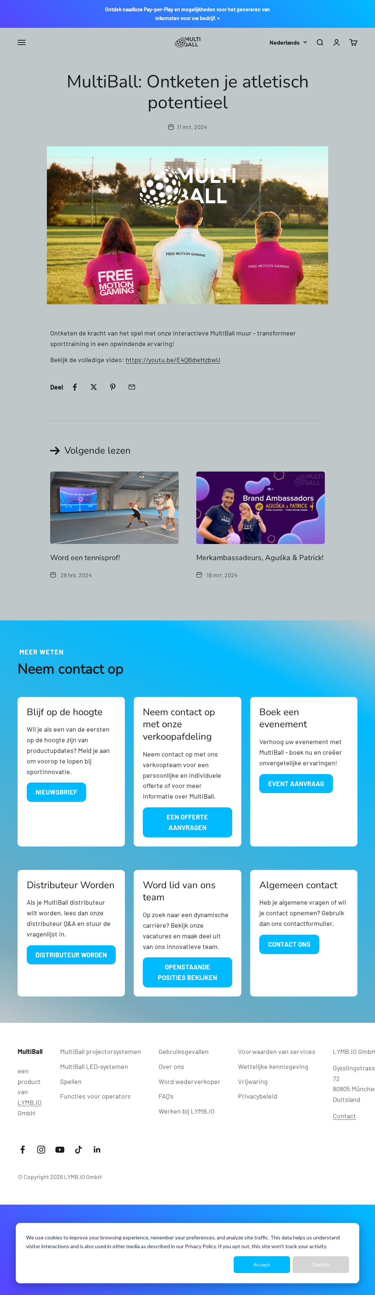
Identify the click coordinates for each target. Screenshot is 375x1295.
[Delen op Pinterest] (112, 387)
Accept (261, 1264)
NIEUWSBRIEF (56, 792)
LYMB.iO (29, 1102)
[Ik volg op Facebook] (22, 1150)
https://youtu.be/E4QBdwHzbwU (173, 360)
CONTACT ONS (289, 944)
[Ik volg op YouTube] (60, 1150)
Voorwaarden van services (276, 1051)
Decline (321, 1264)
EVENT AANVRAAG (296, 784)
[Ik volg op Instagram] (41, 1150)
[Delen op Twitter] (93, 387)
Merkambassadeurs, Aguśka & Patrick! (260, 558)
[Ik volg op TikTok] (78, 1150)
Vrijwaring (253, 1081)
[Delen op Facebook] (74, 387)
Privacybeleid (257, 1096)
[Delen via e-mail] (132, 387)
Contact (344, 1116)
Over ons (171, 1066)
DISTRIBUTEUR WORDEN (71, 955)
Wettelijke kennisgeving (273, 1066)
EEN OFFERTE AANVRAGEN (187, 822)
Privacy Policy (200, 1246)
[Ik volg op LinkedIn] (97, 1150)
